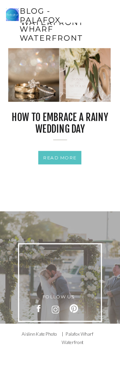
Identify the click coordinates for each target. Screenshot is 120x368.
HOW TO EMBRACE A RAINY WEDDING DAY (60, 123)
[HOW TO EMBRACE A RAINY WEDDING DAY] (59, 75)
